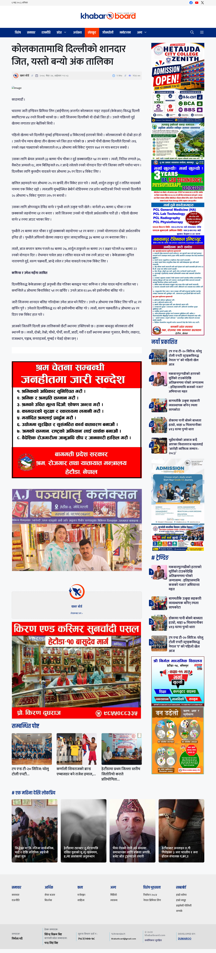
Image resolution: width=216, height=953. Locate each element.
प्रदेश (59, 32)
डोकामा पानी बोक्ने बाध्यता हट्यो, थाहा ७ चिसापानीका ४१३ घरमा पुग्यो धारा (185, 425)
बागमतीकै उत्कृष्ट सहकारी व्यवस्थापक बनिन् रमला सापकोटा (184, 405)
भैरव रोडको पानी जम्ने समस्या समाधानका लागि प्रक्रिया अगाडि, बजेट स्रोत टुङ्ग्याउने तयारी (132, 852)
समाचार (31, 32)
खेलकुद (92, 32)
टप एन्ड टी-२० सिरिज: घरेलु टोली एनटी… (30, 771)
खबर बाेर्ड (24, 75)
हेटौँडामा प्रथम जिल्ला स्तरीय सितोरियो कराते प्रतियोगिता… (121, 774)
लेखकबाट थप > (77, 613)
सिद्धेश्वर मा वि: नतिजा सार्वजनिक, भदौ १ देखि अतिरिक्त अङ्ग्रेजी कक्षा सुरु (34, 852)
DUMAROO (184, 938)
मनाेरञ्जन (125, 32)
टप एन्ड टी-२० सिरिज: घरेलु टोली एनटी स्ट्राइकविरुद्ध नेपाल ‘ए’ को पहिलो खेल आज (185, 357)
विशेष (18, 32)
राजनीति (46, 32)
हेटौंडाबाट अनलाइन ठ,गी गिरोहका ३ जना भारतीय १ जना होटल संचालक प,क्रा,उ (180, 852)
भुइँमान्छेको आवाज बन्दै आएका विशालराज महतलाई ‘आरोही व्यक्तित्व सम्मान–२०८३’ (186, 446)
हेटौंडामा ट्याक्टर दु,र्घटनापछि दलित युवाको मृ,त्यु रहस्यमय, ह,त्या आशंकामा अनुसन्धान (81, 852)
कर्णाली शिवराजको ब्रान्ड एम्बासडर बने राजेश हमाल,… (76, 771)
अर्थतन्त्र (77, 32)
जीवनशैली (107, 32)
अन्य (139, 32)
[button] (192, 32)
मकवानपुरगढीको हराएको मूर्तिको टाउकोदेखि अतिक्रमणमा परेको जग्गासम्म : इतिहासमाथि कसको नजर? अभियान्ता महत (186, 382)
